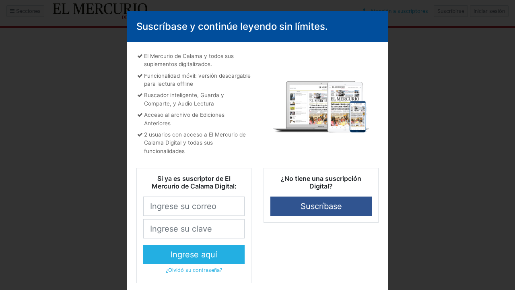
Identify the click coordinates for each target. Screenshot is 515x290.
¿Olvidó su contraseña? (194, 270)
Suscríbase (321, 206)
